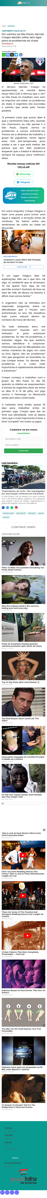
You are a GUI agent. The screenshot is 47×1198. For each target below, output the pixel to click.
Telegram (25, 182)
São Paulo (32, 513)
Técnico (6, 517)
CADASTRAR (23, 451)
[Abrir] (1, 3)
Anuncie (15, 1158)
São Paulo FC (21, 513)
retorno (40, 513)
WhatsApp (25, 174)
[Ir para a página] (23, 3)
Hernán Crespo (8, 513)
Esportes (11, 26)
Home (4, 26)
